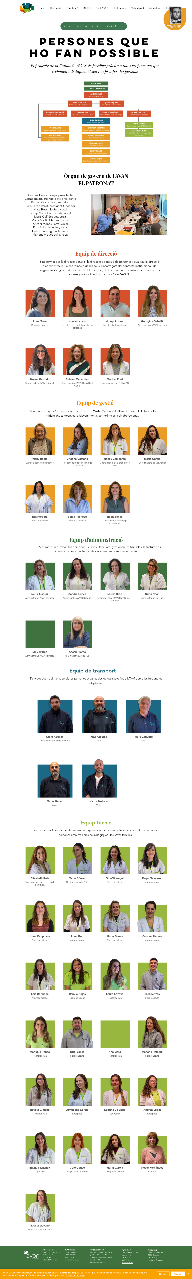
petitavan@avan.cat (156, 1260)
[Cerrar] (188, 1274)
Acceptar (178, 1273)
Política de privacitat (75, 1275)
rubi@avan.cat (127, 1262)
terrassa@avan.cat (72, 1260)
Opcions (163, 1273)
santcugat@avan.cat (98, 1262)
